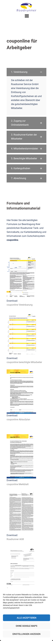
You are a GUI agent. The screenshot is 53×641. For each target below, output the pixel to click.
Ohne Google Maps (26, 626)
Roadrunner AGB (15, 539)
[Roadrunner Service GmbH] (26, 7)
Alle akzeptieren (26, 617)
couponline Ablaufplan (18, 419)
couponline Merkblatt (18, 484)
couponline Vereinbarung (20, 304)
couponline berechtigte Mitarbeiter (24, 362)
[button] (26, 72)
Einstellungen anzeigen (26, 634)
